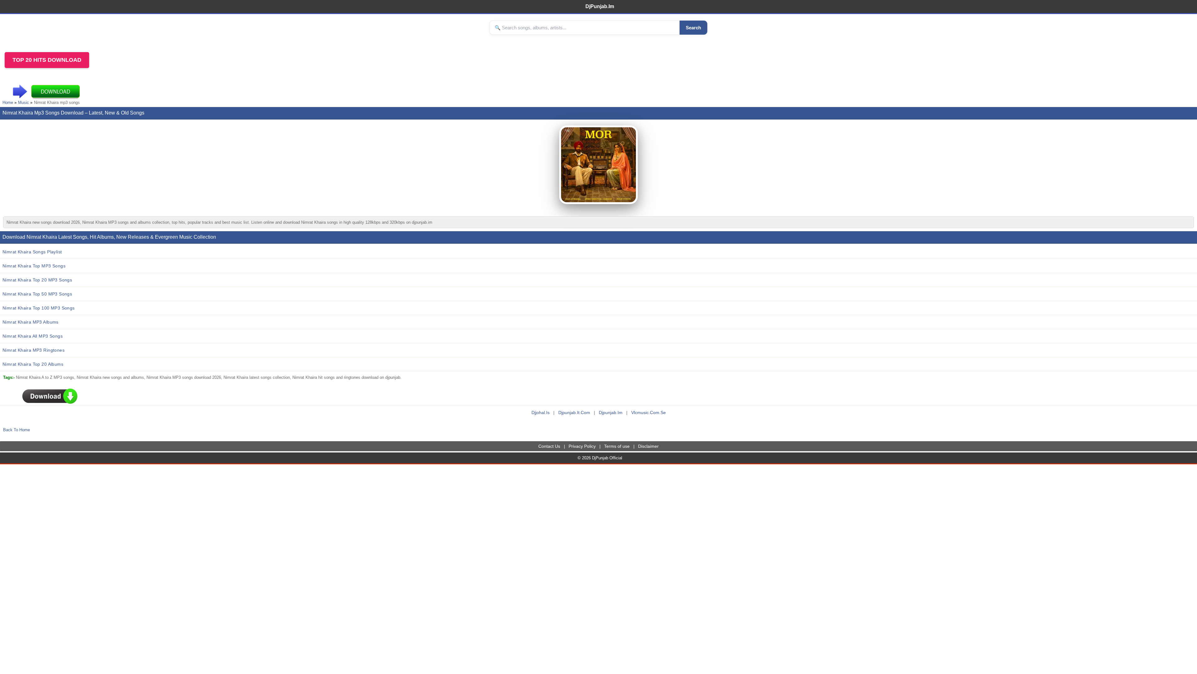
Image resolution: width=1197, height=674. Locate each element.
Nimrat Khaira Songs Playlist (32, 251)
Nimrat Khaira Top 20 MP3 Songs (37, 279)
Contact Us (549, 446)
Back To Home (16, 429)
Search (693, 27)
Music (23, 102)
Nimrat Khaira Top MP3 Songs (33, 265)
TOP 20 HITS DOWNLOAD (46, 60)
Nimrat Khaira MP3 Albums (30, 322)
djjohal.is (540, 412)
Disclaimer (648, 446)
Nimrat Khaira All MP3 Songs (32, 336)
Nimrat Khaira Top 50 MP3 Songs (37, 293)
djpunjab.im (611, 412)
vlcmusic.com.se (648, 412)
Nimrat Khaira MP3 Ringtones (33, 350)
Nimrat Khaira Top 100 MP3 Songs (38, 307)
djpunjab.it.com (574, 412)
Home (7, 102)
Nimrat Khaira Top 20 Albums (32, 364)
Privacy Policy (582, 446)
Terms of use (617, 446)
